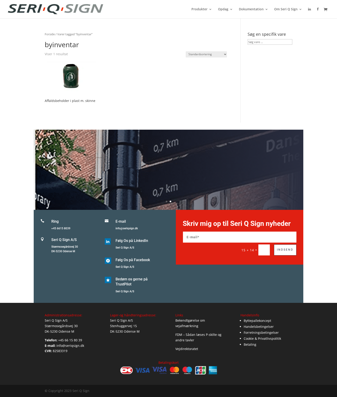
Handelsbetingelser (259, 326)
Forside (50, 34)
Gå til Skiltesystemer (168, 176)
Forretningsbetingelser (261, 332)
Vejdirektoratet (186, 349)
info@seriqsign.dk (127, 228)
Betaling (250, 344)
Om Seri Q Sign (286, 9)
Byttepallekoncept (257, 320)
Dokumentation (251, 9)
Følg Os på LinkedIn (132, 240)
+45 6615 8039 (60, 228)
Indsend (285, 249)
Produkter (199, 9)
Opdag (223, 9)
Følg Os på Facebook (133, 260)
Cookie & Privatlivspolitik (262, 338)
